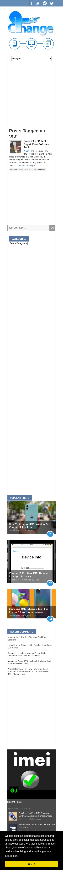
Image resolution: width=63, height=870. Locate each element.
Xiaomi (27, 151)
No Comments (39, 170)
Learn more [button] (11, 855)
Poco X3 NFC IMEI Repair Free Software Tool (36, 144)
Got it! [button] (31, 864)
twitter (51, 3)
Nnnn (10, 637)
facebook (32, 3)
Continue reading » (26, 165)
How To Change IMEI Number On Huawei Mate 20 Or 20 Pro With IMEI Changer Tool (28, 671)
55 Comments (34, 830)
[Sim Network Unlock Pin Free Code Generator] (12, 824)
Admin (14, 170)
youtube (37, 3)
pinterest (44, 3)
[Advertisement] (31, 96)
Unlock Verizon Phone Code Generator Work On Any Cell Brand (27, 654)
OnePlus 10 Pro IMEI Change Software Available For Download (35, 814)
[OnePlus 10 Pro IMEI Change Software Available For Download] (12, 813)
